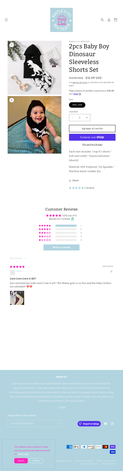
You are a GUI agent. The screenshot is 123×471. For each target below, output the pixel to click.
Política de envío (108, 464)
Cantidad (73, 112)
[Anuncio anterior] (6, 3)
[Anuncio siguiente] (117, 3)
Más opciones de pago (92, 144)
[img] (17, 266)
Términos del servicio (89, 464)
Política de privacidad (106, 461)
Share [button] (75, 180)
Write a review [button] (61, 247)
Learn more (23, 454)
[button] (6, 20)
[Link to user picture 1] (17, 298)
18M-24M (77, 105)
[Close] (52, 441)
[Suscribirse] (85, 353)
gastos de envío (80, 82)
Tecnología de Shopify (62, 461)
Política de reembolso (84, 461)
